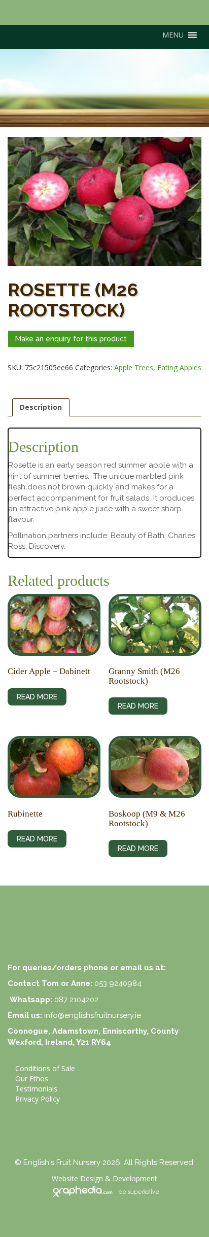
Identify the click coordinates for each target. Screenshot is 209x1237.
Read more (37, 697)
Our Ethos (31, 1078)
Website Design (77, 1178)
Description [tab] (41, 407)
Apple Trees (133, 367)
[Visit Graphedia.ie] (104, 1190)
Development (135, 1178)
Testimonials (36, 1088)
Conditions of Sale (45, 1068)
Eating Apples (179, 367)
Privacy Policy (37, 1099)
